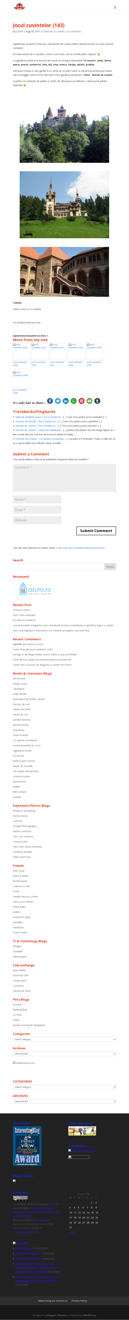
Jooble (16, 911)
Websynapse (20, 956)
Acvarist (17, 1004)
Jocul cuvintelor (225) (75, 364)
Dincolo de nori (21, 704)
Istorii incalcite (20, 735)
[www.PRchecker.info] (82, 1151)
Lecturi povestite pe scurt (26, 745)
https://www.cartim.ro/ (25, 1231)
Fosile (16, 891)
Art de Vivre (19, 678)
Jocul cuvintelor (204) (20, 391)
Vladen (16, 786)
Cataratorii (18, 688)
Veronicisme (19, 781)
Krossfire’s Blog (21, 917)
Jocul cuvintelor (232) (38, 364)
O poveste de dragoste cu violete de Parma (48, 664)
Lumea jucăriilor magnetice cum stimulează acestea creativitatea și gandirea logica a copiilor (63, 625)
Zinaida (17, 797)
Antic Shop (19, 870)
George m (18, 654)
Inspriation (18, 730)
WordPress (89, 1315)
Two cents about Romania (27, 846)
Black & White (20, 875)
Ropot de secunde (23, 766)
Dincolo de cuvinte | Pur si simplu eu (35, 425)
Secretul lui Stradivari (24, 620)
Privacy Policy (79, 1300)
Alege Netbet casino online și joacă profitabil (52, 654)
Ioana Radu (19, 906)
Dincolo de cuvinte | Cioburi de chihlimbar (38, 430)
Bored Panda (20, 815)
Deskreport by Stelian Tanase (29, 699)
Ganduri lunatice (21, 719)
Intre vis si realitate (23, 901)
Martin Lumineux (22, 831)
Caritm (52, 1204)
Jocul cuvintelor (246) (41, 649)
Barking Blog (20, 1009)
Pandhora (18, 927)
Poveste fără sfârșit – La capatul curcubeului (39, 438)
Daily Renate (20, 693)
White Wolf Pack (22, 857)
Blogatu (17, 946)
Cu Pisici (17, 1014)
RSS (24, 1243)
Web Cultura (19, 791)
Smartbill (17, 951)
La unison (18, 985)
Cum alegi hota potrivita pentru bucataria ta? (47, 659)
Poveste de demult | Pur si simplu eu (35, 421)
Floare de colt (20, 714)
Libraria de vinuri (22, 990)
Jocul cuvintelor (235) (20, 364)
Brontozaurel (20, 881)
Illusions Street (21, 724)
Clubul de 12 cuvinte (54, 31)
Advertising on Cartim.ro (52, 1300)
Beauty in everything (24, 810)
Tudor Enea (19, 649)
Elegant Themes (57, 1315)
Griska (16, 1020)
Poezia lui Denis (21, 609)
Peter (16, 659)
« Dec (71, 1232)
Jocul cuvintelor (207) (94, 364)
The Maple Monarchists (26, 771)
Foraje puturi (20, 980)
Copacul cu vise (21, 886)
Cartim (19, 31)
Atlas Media (19, 970)
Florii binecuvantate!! (24, 615)
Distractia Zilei (20, 975)
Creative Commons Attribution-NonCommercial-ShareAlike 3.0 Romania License (36, 1212)
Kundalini (18, 922)
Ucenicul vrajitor (21, 776)
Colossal (17, 820)
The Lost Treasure (23, 836)
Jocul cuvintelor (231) (57, 364)
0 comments (74, 31)
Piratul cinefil (20, 932)
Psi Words (18, 755)
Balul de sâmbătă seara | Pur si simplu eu (38, 417)
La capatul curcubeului (25, 740)
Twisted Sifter (20, 841)
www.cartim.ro (42, 1220)
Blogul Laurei (20, 683)
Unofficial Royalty (22, 851)
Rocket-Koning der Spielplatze (29, 1025)
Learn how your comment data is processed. (80, 547)
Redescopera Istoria (24, 760)
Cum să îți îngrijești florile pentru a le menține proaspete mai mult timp (51, 630)
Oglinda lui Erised (22, 750)
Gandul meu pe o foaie (25, 896)
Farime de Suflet (22, 709)
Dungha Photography (24, 826)
